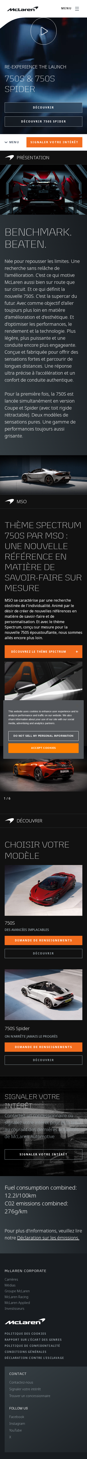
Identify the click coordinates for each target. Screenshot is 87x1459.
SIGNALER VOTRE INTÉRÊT (54, 142)
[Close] (77, 706)
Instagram (17, 1423)
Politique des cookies (25, 1334)
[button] (43, 475)
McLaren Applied (17, 1302)
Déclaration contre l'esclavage (34, 1358)
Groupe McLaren (17, 1291)
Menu (14, 142)
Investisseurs (14, 1308)
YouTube (15, 1430)
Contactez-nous (21, 1382)
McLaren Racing (16, 1297)
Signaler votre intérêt (25, 1389)
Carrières (11, 1279)
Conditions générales (25, 1352)
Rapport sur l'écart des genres (33, 1340)
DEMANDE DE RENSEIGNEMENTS (43, 940)
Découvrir (43, 107)
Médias (10, 1285)
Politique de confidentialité (32, 1346)
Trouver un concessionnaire (29, 1396)
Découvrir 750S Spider (43, 121)
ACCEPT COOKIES (43, 747)
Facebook (16, 1417)
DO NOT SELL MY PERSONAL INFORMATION (43, 735)
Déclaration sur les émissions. (48, 1238)
